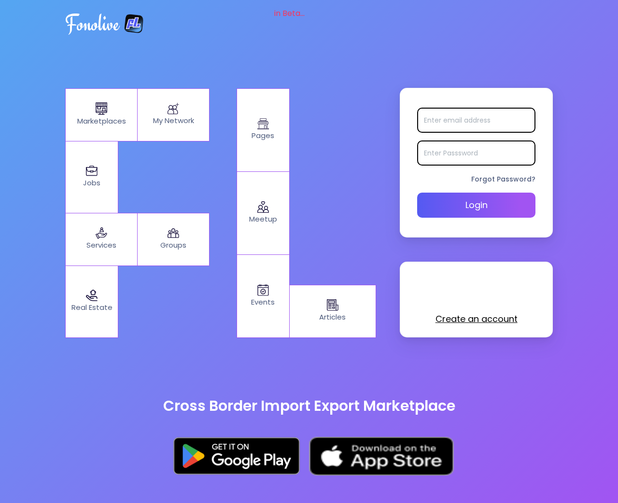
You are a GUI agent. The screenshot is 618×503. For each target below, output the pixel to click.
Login (476, 205)
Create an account (476, 319)
